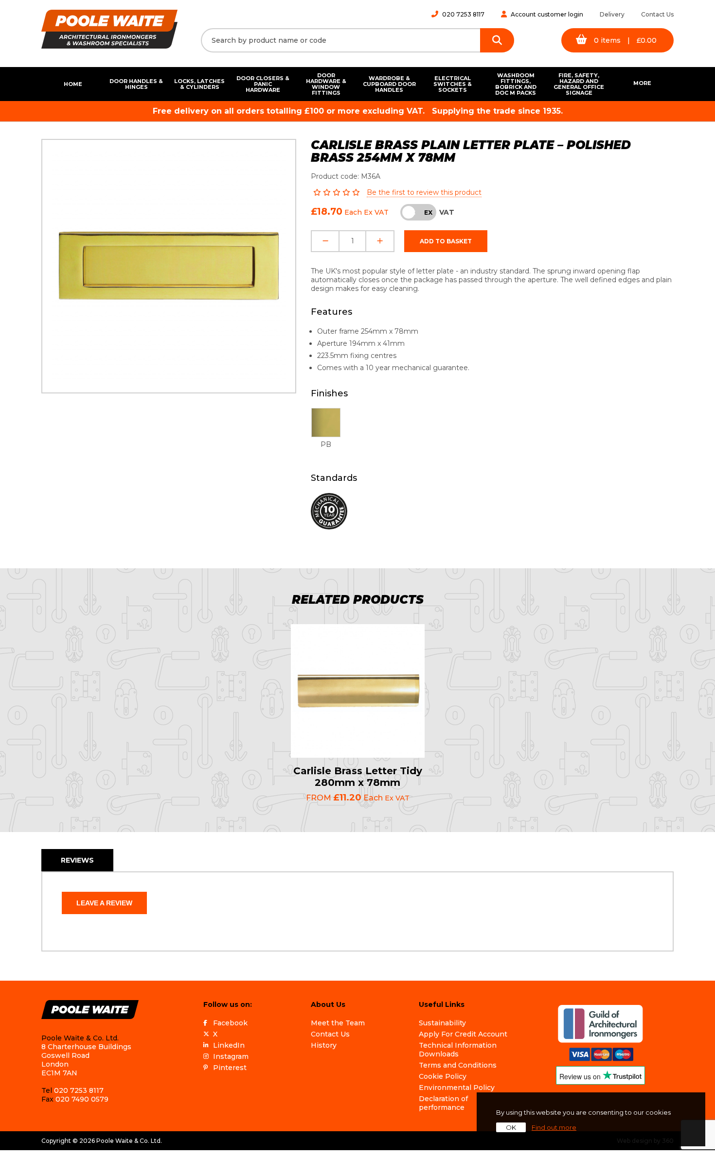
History (324, 1045)
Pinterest (230, 1067)
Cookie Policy (442, 1076)
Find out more (554, 1127)
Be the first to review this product (424, 192)
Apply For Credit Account (463, 1034)
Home (73, 84)
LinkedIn (229, 1045)
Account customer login (547, 14)
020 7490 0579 (81, 1099)
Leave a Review (104, 903)
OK (511, 1127)
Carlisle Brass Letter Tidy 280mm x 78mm (357, 776)
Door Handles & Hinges (136, 84)
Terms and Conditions (458, 1065)
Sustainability (442, 1023)
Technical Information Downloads (458, 1049)
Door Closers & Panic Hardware (262, 84)
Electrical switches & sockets (452, 84)
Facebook (230, 1023)
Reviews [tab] (77, 860)
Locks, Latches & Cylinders (199, 84)
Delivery (612, 14)
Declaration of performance (443, 1103)
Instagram (231, 1056)
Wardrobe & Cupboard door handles (389, 84)
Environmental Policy (457, 1087)
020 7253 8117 (463, 14)
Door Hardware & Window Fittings (326, 84)
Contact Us (657, 14)
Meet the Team (338, 1023)
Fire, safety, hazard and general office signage (579, 84)
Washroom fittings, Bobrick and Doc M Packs (515, 84)
